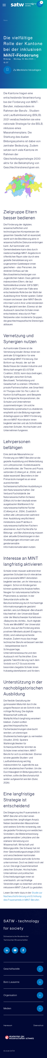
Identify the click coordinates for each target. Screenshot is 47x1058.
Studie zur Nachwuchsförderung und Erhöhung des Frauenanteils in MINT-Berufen (23, 896)
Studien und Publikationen (16, 55)
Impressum (8, 1025)
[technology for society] (18, 5)
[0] (41, 4)
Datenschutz (38, 1025)
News (6, 20)
